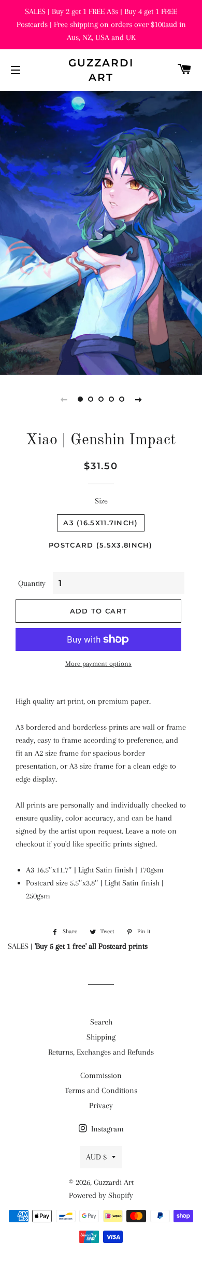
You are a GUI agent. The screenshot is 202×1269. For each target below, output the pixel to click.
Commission (101, 1075)
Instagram (106, 1129)
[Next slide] (138, 399)
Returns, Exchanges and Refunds (101, 1052)
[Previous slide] (63, 399)
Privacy (101, 1105)
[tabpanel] (101, 231)
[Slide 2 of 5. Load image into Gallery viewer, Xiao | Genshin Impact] (90, 399)
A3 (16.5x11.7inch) (100, 522)
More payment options (98, 663)
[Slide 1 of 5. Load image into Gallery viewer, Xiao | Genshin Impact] (80, 399)
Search (101, 1022)
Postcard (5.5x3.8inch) (101, 545)
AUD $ (96, 1157)
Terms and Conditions (101, 1090)
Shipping (101, 1037)
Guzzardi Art (101, 70)
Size (101, 501)
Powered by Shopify (101, 1195)
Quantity (32, 583)
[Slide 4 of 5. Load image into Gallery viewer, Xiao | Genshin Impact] (111, 399)
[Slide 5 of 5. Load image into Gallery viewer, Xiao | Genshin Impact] (122, 399)
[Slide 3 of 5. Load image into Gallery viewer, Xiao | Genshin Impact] (101, 399)
